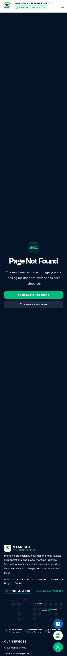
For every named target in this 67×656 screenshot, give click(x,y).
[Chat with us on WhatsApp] (58, 647)
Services (25, 579)
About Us (9, 579)
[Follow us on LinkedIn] (58, 624)
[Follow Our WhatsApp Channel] (58, 635)
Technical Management (17, 653)
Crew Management (15, 647)
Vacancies (40, 579)
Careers (55, 579)
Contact (19, 583)
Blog (7, 583)
